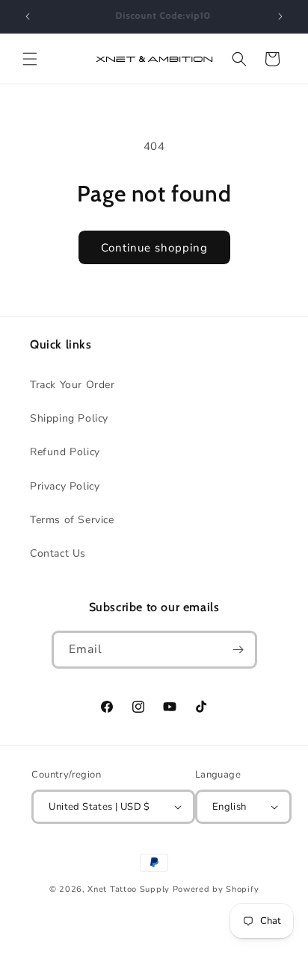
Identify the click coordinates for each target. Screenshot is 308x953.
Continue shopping (154, 247)
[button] (29, 59)
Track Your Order (72, 385)
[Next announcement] (280, 16)
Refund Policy (65, 452)
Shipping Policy (69, 418)
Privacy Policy (64, 486)
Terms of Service (72, 520)
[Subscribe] (238, 650)
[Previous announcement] (27, 16)
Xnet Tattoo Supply (128, 889)
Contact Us (58, 553)
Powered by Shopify (216, 889)
